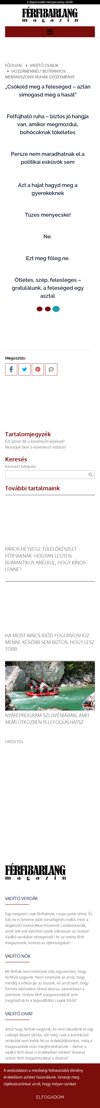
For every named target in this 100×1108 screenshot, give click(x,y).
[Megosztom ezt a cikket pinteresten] (38, 369)
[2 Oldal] (56, 309)
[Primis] (50, 23)
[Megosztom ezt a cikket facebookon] (11, 369)
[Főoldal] (39, 308)
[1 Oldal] (48, 308)
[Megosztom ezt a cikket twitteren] (24, 369)
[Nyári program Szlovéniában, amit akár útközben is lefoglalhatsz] (50, 709)
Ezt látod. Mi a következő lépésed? (35, 441)
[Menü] (50, 31)
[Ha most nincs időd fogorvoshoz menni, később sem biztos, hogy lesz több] (50, 629)
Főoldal (14, 65)
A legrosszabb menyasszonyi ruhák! (50, 2)
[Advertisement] (50, 794)
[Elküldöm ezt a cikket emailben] (51, 369)
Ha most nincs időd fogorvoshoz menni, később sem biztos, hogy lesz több (49, 642)
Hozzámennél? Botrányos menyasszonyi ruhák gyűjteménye (40, 74)
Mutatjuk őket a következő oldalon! (35, 447)
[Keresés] (91, 474)
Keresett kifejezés (20, 466)
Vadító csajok (44, 65)
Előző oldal (51, 325)
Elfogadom (50, 1097)
